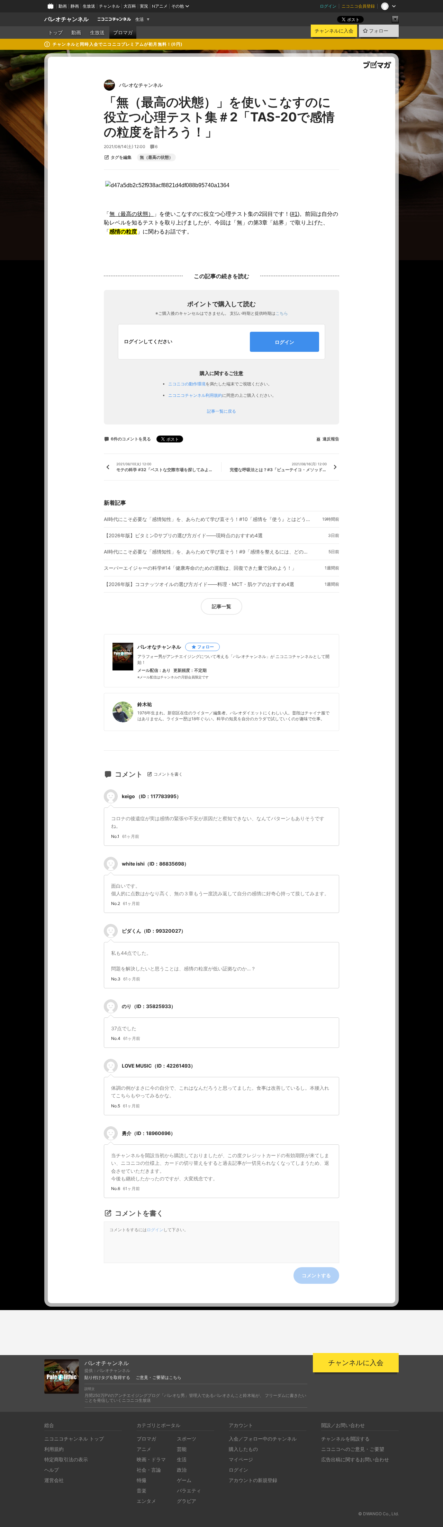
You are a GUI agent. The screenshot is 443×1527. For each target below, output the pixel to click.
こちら (281, 313)
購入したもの (243, 1449)
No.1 (115, 836)
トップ (55, 32)
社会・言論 (149, 1470)
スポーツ (186, 1439)
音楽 (141, 1490)
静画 (75, 6)
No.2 (115, 904)
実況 (144, 6)
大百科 (130, 6)
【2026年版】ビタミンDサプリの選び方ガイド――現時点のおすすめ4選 (183, 535)
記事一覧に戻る (221, 411)
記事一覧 (221, 606)
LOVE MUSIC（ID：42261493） (159, 1066)
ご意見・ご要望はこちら (158, 1377)
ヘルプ (51, 1470)
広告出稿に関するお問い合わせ (355, 1459)
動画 (62, 6)
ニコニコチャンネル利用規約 (195, 395)
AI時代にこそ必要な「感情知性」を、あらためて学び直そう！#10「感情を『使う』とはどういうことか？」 (207, 519)
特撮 (141, 1480)
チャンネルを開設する (345, 1439)
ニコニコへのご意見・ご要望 (352, 1449)
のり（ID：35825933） (149, 1006)
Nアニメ (160, 6)
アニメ (144, 1449)
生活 (139, 19)
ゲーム (184, 1480)
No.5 (115, 1106)
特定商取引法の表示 (66, 1459)
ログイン (328, 6)
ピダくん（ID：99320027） (154, 931)
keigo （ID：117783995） (151, 796)
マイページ (241, 1459)
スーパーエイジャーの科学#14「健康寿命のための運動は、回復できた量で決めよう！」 (200, 568)
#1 (294, 214)
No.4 (115, 1038)
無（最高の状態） (156, 157)
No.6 (115, 1189)
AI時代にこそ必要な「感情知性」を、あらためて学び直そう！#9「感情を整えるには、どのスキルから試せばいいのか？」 (207, 551)
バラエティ (189, 1490)
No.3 (115, 979)
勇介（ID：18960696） (148, 1133)
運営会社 (54, 1480)
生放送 (89, 6)
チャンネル (109, 6)
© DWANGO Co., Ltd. (378, 1513)
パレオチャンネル (66, 19)
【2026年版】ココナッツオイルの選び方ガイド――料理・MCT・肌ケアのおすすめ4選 (199, 584)
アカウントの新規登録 (253, 1480)
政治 (182, 1470)
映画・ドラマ (151, 1459)
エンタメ (146, 1501)
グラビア (186, 1501)
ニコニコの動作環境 (187, 383)
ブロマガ (123, 32)
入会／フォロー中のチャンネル (263, 1439)
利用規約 (54, 1449)
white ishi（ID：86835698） (155, 864)
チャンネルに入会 (334, 31)
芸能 (182, 1449)
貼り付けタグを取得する (107, 1377)
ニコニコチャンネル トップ (74, 1439)
